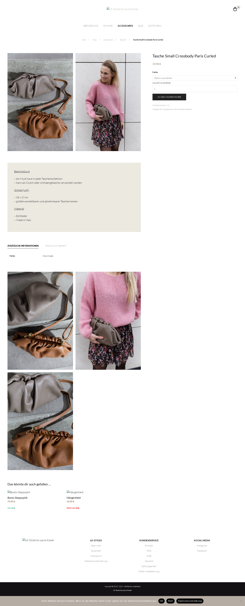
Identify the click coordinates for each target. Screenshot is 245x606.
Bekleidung (91, 25)
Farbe (155, 72)
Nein (170, 601)
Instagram (202, 545)
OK (161, 601)
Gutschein (154, 25)
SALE (140, 25)
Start (84, 40)
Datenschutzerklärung (96, 561)
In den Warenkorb (169, 97)
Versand (149, 561)
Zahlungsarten (149, 566)
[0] (235, 10)
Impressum (96, 555)
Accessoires (125, 25)
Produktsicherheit (55, 246)
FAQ (149, 550)
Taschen (123, 40)
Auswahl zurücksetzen (161, 83)
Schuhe (108, 25)
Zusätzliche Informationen (23, 246)
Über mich (96, 545)
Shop (95, 40)
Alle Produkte (179, 109)
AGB (149, 555)
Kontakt (149, 545)
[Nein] (240, 601)
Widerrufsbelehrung (148, 571)
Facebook (202, 550)
